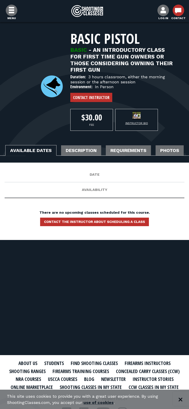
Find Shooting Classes (94, 363)
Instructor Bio (136, 123)
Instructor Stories (153, 379)
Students (54, 363)
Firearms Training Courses (81, 371)
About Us (27, 363)
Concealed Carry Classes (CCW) (148, 371)
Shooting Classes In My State (91, 387)
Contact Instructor (91, 97)
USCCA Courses (62, 379)
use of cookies (98, 402)
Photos (169, 150)
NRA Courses (28, 379)
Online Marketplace (32, 387)
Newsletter (113, 379)
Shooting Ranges (27, 371)
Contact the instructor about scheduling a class (94, 222)
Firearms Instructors (148, 363)
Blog (89, 379)
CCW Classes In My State (154, 387)
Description (81, 150)
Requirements (128, 150)
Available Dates (31, 150)
